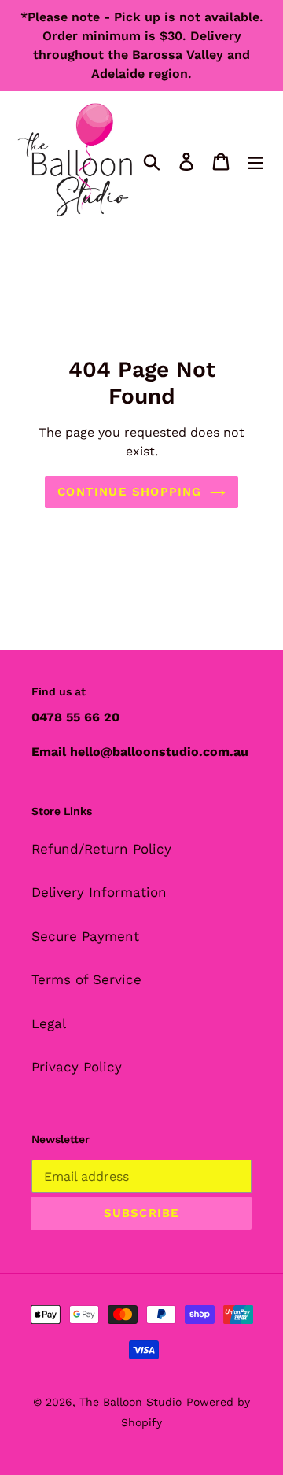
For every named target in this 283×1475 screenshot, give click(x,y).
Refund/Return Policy (101, 849)
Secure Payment (85, 936)
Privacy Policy (76, 1067)
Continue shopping (129, 492)
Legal (48, 1023)
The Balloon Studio (130, 1402)
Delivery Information (99, 892)
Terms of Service (86, 979)
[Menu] (255, 160)
